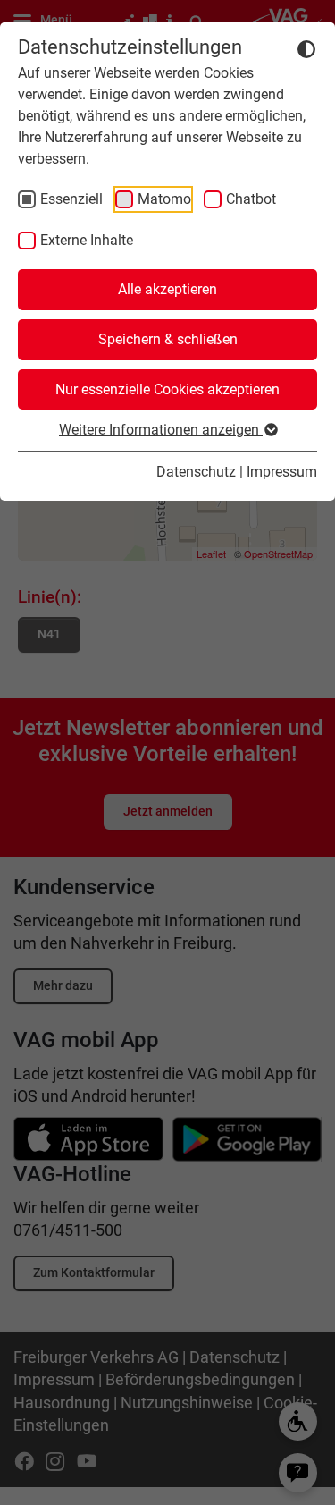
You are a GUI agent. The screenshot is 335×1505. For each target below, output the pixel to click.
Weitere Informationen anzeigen (161, 429)
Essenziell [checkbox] (71, 198)
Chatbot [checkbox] (251, 198)
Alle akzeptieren (167, 289)
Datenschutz (196, 471)
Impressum (282, 471)
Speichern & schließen (168, 339)
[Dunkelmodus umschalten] (306, 48)
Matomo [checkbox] (164, 198)
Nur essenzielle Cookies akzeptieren (167, 389)
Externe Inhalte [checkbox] (86, 240)
